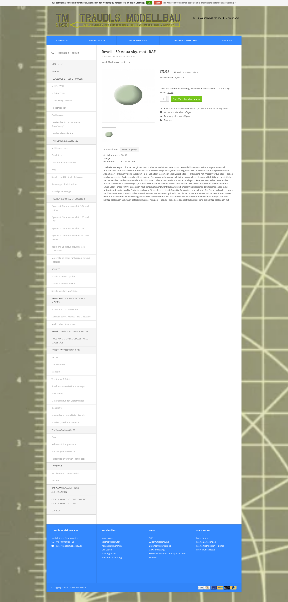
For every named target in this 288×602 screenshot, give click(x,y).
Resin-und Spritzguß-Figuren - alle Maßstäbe (68, 248)
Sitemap (153, 557)
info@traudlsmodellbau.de (69, 545)
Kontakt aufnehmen (112, 545)
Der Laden (226, 40)
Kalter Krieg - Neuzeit (62, 100)
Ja (149, 3)
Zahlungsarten (109, 553)
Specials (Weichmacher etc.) (65, 422)
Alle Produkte (97, 40)
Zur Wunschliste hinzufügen (178, 112)
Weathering (57, 393)
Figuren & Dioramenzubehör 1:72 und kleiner (70, 237)
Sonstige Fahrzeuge (61, 191)
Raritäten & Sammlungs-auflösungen (65, 490)
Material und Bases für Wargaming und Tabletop (71, 259)
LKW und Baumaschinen (64, 162)
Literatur (57, 466)
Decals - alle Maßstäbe (62, 133)
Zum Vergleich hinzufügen (177, 116)
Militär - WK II (58, 93)
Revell (170, 92)
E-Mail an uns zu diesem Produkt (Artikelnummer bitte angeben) (196, 108)
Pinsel (54, 437)
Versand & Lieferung (112, 557)
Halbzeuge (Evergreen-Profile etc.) (68, 458)
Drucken (168, 120)
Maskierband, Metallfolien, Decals (68, 415)
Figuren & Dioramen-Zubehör (68, 198)
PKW (54, 169)
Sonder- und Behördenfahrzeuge (68, 176)
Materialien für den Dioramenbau (68, 400)
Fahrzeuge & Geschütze (65, 140)
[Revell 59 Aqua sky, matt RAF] (128, 95)
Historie (55, 480)
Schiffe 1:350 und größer (64, 276)
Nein (158, 3)
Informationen (111, 149)
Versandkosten (193, 72)
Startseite (62, 40)
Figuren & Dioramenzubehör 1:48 (68, 228)
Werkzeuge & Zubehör (64, 429)
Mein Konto (232, 18)
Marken (56, 510)
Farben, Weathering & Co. (66, 349)
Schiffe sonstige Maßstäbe (65, 290)
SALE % (55, 71)
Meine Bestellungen (206, 541)
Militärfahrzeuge (60, 147)
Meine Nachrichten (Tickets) (210, 545)
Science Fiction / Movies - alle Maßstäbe (71, 316)
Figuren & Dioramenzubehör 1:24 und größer (70, 208)
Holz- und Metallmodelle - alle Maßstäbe (70, 340)
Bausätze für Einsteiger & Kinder (70, 331)
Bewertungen (129, 149)
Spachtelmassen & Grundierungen (68, 386)
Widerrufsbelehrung (159, 541)
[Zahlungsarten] (201, 587)
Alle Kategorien (138, 40)
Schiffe (56, 269)
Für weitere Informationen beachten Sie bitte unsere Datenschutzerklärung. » (199, 3)
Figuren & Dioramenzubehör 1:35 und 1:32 (70, 219)
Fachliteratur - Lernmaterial (65, 473)
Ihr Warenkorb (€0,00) (208, 18)
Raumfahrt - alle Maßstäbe (65, 309)
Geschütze (57, 155)
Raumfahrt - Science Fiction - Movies (68, 300)
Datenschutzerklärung (160, 545)
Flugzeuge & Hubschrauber (67, 78)
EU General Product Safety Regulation (167, 553)
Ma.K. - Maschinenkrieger (64, 323)
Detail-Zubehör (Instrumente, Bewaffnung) (66, 124)
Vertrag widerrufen (185, 40)
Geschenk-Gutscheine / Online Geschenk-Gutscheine (69, 501)
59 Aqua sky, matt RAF (124, 56)
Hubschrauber (59, 107)
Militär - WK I (58, 86)
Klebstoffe (57, 407)
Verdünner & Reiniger (62, 378)
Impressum (107, 537)
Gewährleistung (156, 549)
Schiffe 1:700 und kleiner (64, 283)
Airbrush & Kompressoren (64, 444)
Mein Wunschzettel (205, 549)
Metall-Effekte (58, 364)
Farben (55, 357)
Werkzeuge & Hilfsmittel (63, 451)
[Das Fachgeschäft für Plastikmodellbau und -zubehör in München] (120, 18)
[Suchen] (52, 52)
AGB (151, 537)
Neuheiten (57, 63)
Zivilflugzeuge (58, 114)
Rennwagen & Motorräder (64, 184)
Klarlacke (56, 371)
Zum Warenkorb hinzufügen (186, 98)
